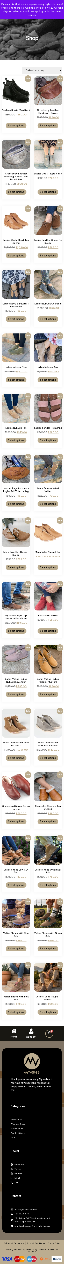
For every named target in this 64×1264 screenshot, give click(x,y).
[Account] (31, 1031)
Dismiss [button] (32, 14)
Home (14, 1036)
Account (31, 1036)
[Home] (14, 1031)
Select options (16, 125)
